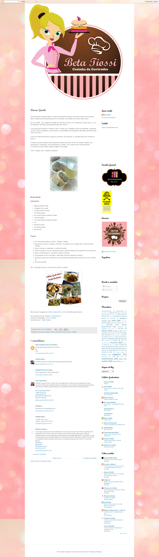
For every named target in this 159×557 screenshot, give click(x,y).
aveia (105, 316)
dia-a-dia (120, 328)
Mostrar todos (123, 533)
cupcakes (104, 328)
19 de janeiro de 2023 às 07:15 (44, 411)
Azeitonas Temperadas (111, 393)
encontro (104, 333)
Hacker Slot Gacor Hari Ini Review (113, 459)
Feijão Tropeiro (46, 320)
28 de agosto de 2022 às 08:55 (44, 400)
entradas (111, 333)
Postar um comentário (39, 454)
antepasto (112, 314)
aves (110, 316)
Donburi (106, 383)
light (119, 338)
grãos (111, 336)
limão (125, 338)
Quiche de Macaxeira (110, 458)
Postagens (107, 286)
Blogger (99, 552)
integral (117, 336)
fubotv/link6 (38, 442)
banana (116, 316)
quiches (122, 350)
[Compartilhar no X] (63, 329)
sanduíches (105, 356)
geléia (118, 334)
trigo (121, 361)
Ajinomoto (104, 313)
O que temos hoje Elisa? (111, 432)
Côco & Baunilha (109, 526)
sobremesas (107, 359)
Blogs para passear (109, 446)
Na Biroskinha (108, 428)
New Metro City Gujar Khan (43, 396)
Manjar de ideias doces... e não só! (114, 510)
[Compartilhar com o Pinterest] (67, 329)
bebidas (104, 318)
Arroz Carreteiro (108, 394)
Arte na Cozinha (109, 382)
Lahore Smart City (40, 394)
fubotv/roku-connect (41, 446)
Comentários (108, 290)
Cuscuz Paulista (51, 318)
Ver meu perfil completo (109, 117)
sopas (121, 359)
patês (103, 348)
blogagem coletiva (49, 332)
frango (124, 333)
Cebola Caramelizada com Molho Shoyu (114, 424)
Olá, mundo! (107, 410)
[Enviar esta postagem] (55, 329)
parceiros (111, 346)
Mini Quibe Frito (108, 429)
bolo (114, 320)
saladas (104, 354)
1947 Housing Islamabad (42, 390)
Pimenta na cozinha (110, 445)
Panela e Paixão (109, 439)
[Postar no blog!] (61, 329)
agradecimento (120, 311)
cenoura (119, 322)
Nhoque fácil (107, 415)
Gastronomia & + (109, 409)
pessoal (115, 348)
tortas (115, 361)
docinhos (116, 331)
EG (123, 331)
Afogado (47, 316)
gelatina (113, 334)
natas (110, 344)
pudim (110, 350)
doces (104, 331)
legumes (112, 338)
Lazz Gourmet (108, 413)
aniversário (41, 332)
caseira (112, 322)
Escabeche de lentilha (109, 497)
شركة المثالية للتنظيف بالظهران (44, 421)
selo (114, 356)
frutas (106, 335)
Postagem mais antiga (90, 458)
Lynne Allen (39, 380)
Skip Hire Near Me (40, 397)
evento (118, 333)
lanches (69, 332)
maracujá (106, 340)
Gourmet (38, 359)
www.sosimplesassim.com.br (44, 345)
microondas (104, 343)
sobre (121, 356)
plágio (123, 348)
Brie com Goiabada (110, 402)
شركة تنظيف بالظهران (41, 419)
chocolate (109, 325)
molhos (125, 343)
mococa (114, 342)
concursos (120, 326)
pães (122, 344)
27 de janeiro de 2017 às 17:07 (44, 353)
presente (104, 350)
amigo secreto (120, 313)
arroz (125, 314)
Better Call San (108, 397)
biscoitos (112, 318)
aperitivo (119, 314)
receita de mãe (107, 352)
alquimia (111, 313)
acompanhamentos (107, 311)
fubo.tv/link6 (38, 444)
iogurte (123, 336)
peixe (108, 348)
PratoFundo (107, 502)
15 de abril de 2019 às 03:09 (43, 375)
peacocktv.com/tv (40, 448)
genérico (124, 334)
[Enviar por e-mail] (59, 329)
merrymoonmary (83, 552)
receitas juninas (120, 352)
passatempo (121, 346)
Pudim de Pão (107, 420)
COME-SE (107, 480)
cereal (125, 322)
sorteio (105, 361)
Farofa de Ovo (56, 316)
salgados (74, 332)
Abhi (36, 406)
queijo (116, 350)
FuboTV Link (39, 429)
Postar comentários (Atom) (43, 461)
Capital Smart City (40, 392)
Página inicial (57, 458)
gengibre (106, 336)
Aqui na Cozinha (109, 472)
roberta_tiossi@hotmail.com (110, 127)
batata (122, 316)
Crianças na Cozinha (110, 488)
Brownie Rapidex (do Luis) (111, 399)
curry (112, 328)
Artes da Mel (108, 386)
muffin (105, 344)
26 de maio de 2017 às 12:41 (44, 364)
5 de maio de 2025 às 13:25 (43, 450)
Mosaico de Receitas (110, 423)
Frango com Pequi (109, 518)
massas (115, 340)
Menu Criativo (108, 418)
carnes (104, 323)
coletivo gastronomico (60, 332)
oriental (117, 344)
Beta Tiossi (107, 115)
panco (103, 346)
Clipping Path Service (42, 370)
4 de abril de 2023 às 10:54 (43, 423)
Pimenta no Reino (109, 496)
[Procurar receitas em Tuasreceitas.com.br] (109, 251)
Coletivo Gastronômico (55, 312)
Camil (123, 321)
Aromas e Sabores (110, 464)
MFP (122, 340)
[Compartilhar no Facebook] (65, 329)
